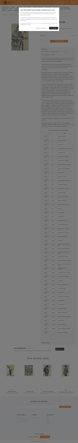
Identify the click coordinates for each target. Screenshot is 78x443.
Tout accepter (54, 28)
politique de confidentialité (37, 23)
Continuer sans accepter (41, 28)
